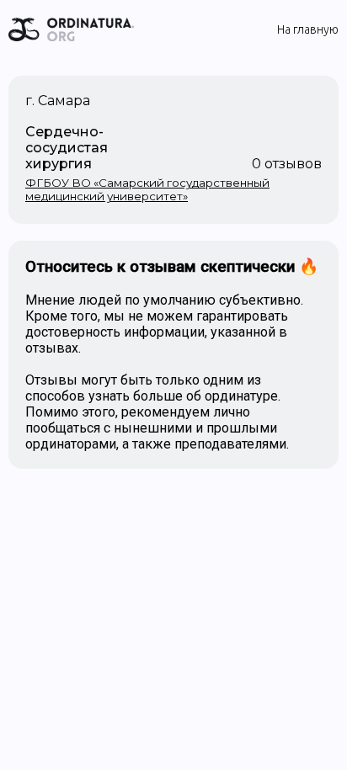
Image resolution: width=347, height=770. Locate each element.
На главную (308, 29)
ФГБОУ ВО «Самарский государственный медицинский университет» (147, 189)
